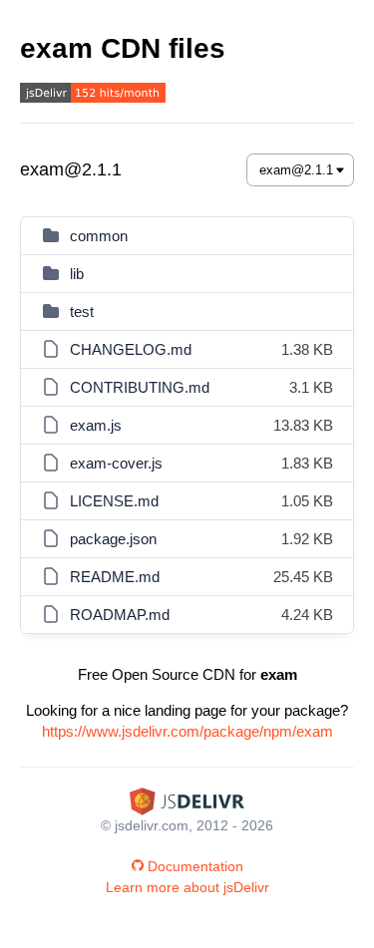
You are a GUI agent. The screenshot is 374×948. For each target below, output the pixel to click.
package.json (113, 538)
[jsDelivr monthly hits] (93, 95)
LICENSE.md (114, 500)
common (99, 235)
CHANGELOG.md (130, 349)
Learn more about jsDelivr (187, 887)
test (82, 311)
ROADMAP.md (120, 614)
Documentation (195, 866)
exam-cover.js (116, 463)
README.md (115, 576)
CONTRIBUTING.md (139, 387)
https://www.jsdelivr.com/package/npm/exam (187, 731)
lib (77, 273)
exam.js (96, 425)
